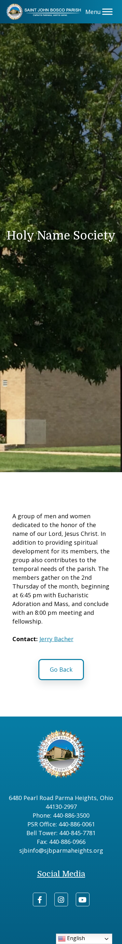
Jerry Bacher (56, 639)
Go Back (61, 669)
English (75, 938)
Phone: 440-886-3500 (61, 815)
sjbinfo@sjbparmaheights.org (61, 850)
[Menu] (107, 12)
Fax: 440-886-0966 (61, 842)
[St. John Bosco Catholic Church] (45, 11)
